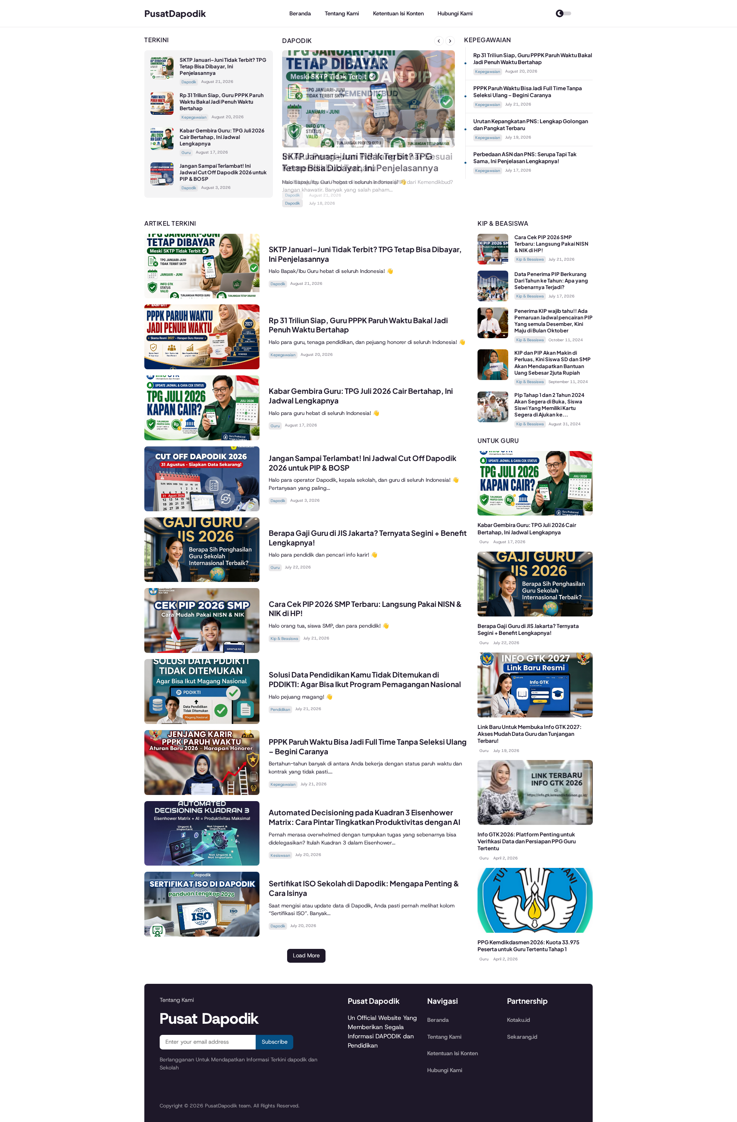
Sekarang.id (522, 1037)
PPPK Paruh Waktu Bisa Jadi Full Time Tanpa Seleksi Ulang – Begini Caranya (527, 91)
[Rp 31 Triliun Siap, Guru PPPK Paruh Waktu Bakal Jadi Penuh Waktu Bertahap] (162, 113)
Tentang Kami (342, 13)
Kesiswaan (280, 855)
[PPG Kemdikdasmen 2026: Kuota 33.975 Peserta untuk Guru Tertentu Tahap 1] (535, 931)
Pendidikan (280, 709)
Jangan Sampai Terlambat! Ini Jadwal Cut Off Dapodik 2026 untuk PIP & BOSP (223, 172)
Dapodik (189, 81)
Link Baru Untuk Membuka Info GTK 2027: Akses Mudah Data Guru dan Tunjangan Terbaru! (530, 734)
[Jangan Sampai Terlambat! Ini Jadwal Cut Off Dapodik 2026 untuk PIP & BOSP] (162, 183)
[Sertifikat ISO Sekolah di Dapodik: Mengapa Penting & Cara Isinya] (201, 934)
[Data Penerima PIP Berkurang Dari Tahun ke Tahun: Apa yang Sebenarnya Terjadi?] (493, 299)
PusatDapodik (175, 13)
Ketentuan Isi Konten (398, 13)
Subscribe (275, 1042)
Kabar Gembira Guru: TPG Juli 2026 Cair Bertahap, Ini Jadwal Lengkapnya (222, 137)
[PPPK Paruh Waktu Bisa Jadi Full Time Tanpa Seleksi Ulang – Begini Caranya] (201, 793)
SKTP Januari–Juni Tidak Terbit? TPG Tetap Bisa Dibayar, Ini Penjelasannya (223, 66)
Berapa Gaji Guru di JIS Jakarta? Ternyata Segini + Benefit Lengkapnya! (528, 629)
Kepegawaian (194, 117)
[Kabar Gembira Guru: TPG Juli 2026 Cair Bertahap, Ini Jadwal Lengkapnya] (162, 148)
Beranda (300, 13)
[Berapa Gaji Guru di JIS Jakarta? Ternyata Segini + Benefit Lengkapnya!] (201, 580)
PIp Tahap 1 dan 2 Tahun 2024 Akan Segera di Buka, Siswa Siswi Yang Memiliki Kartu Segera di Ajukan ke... (549, 405)
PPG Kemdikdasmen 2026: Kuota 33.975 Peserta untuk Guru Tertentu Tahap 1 (529, 945)
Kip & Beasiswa (284, 638)
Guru (186, 152)
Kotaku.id (518, 1020)
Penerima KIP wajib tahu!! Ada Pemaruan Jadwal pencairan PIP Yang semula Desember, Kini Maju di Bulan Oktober (553, 320)
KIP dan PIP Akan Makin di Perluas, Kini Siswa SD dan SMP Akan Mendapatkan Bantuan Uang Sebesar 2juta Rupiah (552, 362)
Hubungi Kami (455, 13)
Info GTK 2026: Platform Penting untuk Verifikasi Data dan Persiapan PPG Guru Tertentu (527, 841)
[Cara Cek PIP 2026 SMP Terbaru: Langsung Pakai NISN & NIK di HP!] (201, 651)
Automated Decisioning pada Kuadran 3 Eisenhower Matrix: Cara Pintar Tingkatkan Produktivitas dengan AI (364, 817)
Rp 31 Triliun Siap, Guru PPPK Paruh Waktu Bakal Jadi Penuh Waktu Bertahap (222, 101)
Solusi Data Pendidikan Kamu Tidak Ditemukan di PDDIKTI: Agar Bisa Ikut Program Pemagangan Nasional (365, 679)
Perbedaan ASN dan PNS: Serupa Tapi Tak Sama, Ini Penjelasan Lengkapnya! (525, 157)
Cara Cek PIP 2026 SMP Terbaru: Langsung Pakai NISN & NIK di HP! (551, 243)
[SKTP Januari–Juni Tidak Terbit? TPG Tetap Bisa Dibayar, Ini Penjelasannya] (162, 77)
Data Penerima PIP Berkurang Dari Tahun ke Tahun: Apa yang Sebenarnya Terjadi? (551, 280)
